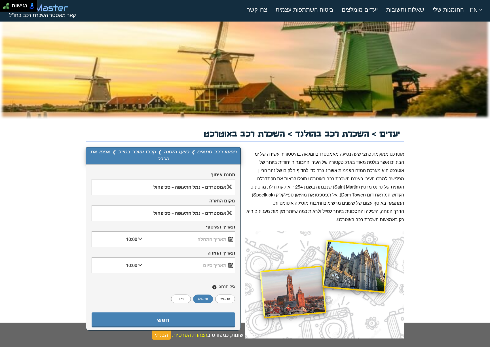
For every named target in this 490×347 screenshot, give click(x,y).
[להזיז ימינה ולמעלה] (7, 4)
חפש (163, 320)
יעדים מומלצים (360, 9)
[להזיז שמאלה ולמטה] (4, 7)
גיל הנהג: (226, 286)
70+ (180, 299)
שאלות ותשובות (405, 9)
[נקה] (229, 187)
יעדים (389, 133)
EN (474, 10)
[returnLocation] (229, 213)
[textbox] (163, 187)
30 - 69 (203, 299)
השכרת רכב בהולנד (333, 133)
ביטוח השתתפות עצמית (304, 9)
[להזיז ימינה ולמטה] (7, 7)
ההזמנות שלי (448, 9)
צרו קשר (257, 9)
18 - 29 (225, 299)
